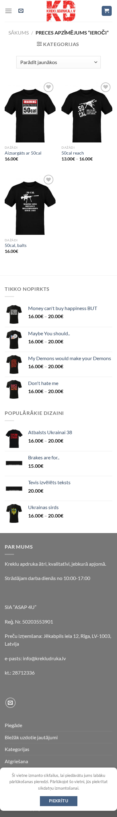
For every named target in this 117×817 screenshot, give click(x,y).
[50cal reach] (86, 111)
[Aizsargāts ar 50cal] (30, 111)
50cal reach (72, 153)
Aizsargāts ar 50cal (23, 153)
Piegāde (13, 725)
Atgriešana (16, 761)
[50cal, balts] (30, 204)
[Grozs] (107, 11)
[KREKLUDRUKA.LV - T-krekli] (61, 11)
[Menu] (8, 10)
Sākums (18, 32)
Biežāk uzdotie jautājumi (31, 737)
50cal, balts (16, 245)
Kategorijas (17, 749)
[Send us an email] (10, 703)
